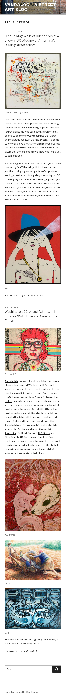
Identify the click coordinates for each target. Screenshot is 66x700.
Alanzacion (10, 433)
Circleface (10, 437)
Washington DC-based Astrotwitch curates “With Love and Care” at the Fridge (30, 316)
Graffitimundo (24, 167)
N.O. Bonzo (44, 433)
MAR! (20, 437)
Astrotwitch (11, 381)
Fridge (8, 401)
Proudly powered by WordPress (21, 692)
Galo (40, 437)
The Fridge (41, 179)
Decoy (26, 425)
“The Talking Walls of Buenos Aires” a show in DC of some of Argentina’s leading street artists (31, 40)
